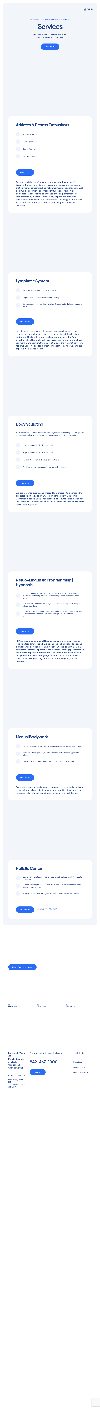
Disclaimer (77, 1062)
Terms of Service (80, 1072)
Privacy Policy (79, 1067)
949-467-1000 (51, 909)
